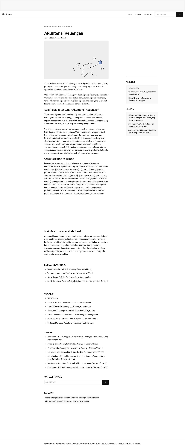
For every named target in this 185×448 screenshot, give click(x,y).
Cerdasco (7, 14)
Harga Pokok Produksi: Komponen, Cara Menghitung (69, 269)
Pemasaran (67, 401)
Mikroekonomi (50, 401)
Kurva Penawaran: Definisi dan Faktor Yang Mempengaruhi (73, 314)
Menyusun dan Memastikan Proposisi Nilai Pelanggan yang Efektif (75, 352)
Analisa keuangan (51, 397)
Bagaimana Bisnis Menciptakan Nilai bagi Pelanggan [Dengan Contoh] (77, 363)
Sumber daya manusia (81, 401)
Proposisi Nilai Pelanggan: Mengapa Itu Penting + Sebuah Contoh (75, 348)
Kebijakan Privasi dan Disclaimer (76, 444)
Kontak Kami (137, 444)
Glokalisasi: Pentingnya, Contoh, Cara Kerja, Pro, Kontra (71, 310)
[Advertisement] (92, 5)
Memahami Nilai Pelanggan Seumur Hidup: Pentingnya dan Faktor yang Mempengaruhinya (142, 117)
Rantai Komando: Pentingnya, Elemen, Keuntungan (69, 306)
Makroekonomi (93, 397)
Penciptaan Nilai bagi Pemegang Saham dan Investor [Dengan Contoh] (77, 367)
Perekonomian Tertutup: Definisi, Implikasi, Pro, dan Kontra (72, 318)
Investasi (75, 397)
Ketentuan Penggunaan (109, 444)
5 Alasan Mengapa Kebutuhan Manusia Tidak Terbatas (71, 323)
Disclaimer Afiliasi (94, 444)
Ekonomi (67, 397)
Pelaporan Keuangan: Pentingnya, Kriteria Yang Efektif (70, 273)
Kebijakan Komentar (125, 444)
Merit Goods (53, 298)
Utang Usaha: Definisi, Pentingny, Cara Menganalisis (69, 277)
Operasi (59, 401)
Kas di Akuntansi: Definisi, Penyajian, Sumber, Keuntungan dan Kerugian (77, 281)
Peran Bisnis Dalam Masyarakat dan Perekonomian (69, 302)
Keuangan (83, 397)
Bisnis (61, 397)
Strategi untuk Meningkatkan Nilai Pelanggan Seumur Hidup (73, 344)
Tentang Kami (60, 444)
